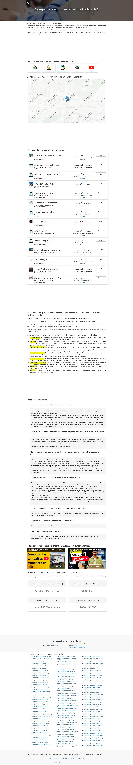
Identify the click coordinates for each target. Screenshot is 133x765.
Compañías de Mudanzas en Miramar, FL (65, 724)
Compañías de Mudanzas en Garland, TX (39, 737)
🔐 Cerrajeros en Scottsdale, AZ (51, 643)
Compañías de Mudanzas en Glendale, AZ (40, 740)
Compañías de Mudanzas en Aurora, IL (39, 668)
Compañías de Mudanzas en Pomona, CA (92, 670)
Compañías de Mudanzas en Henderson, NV (66, 667)
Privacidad (64, 758)
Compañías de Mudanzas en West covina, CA (93, 738)
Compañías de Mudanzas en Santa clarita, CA (93, 709)
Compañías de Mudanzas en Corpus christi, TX (41, 701)
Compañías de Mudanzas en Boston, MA (39, 675)
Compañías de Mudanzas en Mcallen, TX (65, 710)
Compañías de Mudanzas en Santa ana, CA (92, 707)
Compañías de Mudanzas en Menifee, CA (66, 715)
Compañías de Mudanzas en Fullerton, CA (40, 733)
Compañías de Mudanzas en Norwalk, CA (66, 732)
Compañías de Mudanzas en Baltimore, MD (40, 673)
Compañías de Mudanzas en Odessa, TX (65, 736)
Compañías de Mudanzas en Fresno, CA (39, 730)
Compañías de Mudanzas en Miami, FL (65, 719)
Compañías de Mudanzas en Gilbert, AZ (39, 739)
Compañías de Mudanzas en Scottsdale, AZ (92, 711)
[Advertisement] (66, 46)
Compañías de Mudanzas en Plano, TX (91, 668)
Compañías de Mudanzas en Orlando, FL (65, 743)
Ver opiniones (83, 159)
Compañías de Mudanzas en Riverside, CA (92, 687)
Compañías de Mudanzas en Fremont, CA (39, 728)
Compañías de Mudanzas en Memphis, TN (66, 713)
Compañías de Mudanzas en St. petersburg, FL (93, 716)
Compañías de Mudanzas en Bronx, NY (39, 680)
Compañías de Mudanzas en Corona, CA (39, 699)
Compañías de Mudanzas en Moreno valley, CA (67, 727)
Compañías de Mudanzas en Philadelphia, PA (93, 665)
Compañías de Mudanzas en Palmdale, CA (92, 656)
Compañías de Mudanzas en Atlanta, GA (39, 666)
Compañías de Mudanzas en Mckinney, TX (66, 712)
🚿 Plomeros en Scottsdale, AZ (51, 645)
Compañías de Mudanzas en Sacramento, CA (93, 690)
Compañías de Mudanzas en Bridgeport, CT (40, 679)
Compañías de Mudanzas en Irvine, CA (65, 679)
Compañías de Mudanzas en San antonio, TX (93, 696)
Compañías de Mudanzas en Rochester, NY (92, 689)
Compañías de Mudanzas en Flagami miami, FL (40, 723)
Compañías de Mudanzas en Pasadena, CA (92, 659)
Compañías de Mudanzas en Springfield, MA (92, 714)
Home (50, 758)
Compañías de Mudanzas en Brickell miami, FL (40, 677)
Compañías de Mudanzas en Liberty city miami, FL (67, 691)
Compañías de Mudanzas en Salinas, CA (91, 692)
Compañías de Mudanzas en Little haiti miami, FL (67, 693)
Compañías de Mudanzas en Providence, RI (92, 675)
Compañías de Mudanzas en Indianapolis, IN (66, 676)
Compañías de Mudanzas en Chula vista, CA (40, 691)
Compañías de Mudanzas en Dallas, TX (39, 704)
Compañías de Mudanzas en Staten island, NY (93, 718)
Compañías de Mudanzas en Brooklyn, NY (40, 682)
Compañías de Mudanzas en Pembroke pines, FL (93, 663)
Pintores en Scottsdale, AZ (76, 645)
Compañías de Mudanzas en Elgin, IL (38, 720)
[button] (101, 155)
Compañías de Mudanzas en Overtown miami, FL (67, 745)
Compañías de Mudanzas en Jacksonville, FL (66, 683)
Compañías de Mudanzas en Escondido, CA (40, 721)
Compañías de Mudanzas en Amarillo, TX (39, 661)
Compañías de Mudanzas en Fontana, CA (39, 725)
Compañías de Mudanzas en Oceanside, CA (66, 734)
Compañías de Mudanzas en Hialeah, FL (65, 669)
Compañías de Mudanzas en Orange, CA (65, 741)
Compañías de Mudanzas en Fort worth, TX (40, 727)
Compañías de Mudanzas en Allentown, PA (40, 659)
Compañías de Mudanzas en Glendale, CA (40, 742)
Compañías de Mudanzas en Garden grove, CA (41, 735)
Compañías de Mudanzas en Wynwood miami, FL (93, 745)
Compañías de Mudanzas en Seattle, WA (92, 713)
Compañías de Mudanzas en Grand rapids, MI (66, 656)
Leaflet (87, 122)
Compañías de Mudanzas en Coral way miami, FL (41, 697)
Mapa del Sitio (81, 758)
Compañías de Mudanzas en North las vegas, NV (67, 731)
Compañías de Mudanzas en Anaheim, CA (40, 663)
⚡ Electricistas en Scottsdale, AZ (77, 643)
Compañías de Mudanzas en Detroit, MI (39, 711)
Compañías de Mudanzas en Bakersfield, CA (40, 672)
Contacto (57, 758)
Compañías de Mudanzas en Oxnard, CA (65, 746)
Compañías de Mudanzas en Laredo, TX (65, 688)
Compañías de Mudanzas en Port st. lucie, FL (93, 672)
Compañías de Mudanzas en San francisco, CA (93, 704)
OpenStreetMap (92, 122)
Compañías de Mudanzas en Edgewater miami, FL (41, 716)
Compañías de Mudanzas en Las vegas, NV (66, 690)
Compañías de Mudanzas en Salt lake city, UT (93, 694)
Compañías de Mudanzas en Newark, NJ (65, 729)
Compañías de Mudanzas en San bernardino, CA (93, 697)
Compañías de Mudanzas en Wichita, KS (92, 743)
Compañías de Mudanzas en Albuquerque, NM (41, 656)
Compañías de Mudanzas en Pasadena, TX (92, 661)
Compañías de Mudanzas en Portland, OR (92, 673)
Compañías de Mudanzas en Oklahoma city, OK (67, 738)
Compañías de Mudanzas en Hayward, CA (66, 663)
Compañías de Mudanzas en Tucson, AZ (92, 727)
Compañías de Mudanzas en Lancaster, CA (66, 686)
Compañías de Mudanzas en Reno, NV (91, 683)
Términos (72, 758)
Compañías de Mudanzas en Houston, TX (66, 671)
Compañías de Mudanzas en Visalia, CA (91, 737)
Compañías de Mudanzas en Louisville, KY (66, 702)
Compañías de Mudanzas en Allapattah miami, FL (41, 658)
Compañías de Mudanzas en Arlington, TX (40, 665)
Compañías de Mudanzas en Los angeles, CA (66, 700)
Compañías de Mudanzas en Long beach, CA (66, 698)
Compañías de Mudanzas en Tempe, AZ (91, 723)
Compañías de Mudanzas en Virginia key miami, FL (94, 735)
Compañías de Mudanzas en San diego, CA (92, 702)
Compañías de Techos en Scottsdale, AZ (79, 647)
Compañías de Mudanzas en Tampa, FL (91, 721)
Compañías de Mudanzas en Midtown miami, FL (67, 722)
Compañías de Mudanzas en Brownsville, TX (40, 684)
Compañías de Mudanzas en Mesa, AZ (65, 717)
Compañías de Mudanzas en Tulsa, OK (91, 728)
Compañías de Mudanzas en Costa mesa (39, 703)
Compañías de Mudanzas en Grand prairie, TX (40, 744)
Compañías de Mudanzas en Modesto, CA (66, 725)
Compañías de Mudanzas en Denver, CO (39, 706)
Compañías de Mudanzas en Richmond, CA (92, 685)
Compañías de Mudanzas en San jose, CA (92, 706)
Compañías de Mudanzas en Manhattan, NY (66, 708)
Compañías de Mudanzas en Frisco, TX (39, 732)
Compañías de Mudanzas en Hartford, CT (66, 661)
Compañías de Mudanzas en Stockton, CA (92, 720)
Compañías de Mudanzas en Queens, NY (92, 679)
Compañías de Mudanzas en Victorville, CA (92, 733)
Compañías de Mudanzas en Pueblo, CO (92, 677)
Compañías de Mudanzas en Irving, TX (65, 681)
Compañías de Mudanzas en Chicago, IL (39, 689)
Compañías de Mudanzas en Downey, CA (39, 713)
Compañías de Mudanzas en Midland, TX (65, 720)
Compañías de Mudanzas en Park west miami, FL (93, 658)
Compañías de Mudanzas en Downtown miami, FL (41, 714)
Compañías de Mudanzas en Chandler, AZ (40, 687)
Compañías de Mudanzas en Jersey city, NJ (66, 684)
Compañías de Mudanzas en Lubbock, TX (66, 703)
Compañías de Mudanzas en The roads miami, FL (93, 725)
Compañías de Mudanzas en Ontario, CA (66, 739)
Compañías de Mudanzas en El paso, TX (39, 718)
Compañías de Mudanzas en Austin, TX (39, 670)
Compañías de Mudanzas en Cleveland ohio (40, 692)
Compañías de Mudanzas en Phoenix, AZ (92, 666)
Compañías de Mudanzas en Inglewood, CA (66, 678)
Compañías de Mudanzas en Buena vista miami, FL (41, 686)
